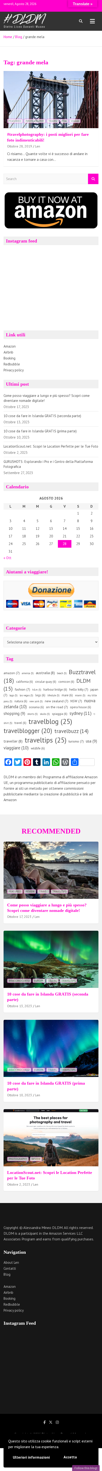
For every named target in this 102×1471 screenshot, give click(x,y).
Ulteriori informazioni (31, 1457)
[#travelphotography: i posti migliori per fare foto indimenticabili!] (51, 99)
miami (80, 695)
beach (62, 673)
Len (37, 146)
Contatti (10, 1268)
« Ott (7, 558)
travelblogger (28, 731)
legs (40, 695)
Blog (7, 1274)
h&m (36, 689)
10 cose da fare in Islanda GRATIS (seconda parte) (42, 416)
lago (13, 695)
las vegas (26, 695)
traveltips (45, 739)
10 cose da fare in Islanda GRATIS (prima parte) (40, 431)
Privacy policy (14, 370)
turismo (76, 741)
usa (91, 741)
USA (64, 121)
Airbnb (8, 352)
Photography (35, 121)
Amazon (10, 346)
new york (36, 701)
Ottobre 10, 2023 (19, 1095)
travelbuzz (71, 731)
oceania (36, 707)
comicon (66, 682)
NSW (76, 701)
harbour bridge (55, 689)
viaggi (75, 121)
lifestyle (53, 695)
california (24, 682)
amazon (12, 673)
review (30, 891)
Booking (9, 358)
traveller (13, 741)
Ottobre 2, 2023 (18, 1184)
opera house (80, 707)
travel (52, 121)
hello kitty (78, 689)
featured (15, 121)
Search (93, 179)
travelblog (50, 721)
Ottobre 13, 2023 (19, 1006)
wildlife (38, 748)
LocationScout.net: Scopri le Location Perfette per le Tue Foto (51, 446)
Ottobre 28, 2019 (19, 146)
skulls (45, 714)
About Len (11, 1262)
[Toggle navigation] (92, 21)
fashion (22, 689)
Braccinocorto (19, 980)
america (28, 673)
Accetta (70, 1457)
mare (67, 695)
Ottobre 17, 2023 (19, 917)
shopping (14, 713)
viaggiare (16, 748)
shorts (32, 714)
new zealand (56, 701)
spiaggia (59, 714)
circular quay (45, 682)
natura (20, 701)
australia (45, 672)
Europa (38, 980)
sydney (81, 713)
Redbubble (12, 364)
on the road (57, 707)
